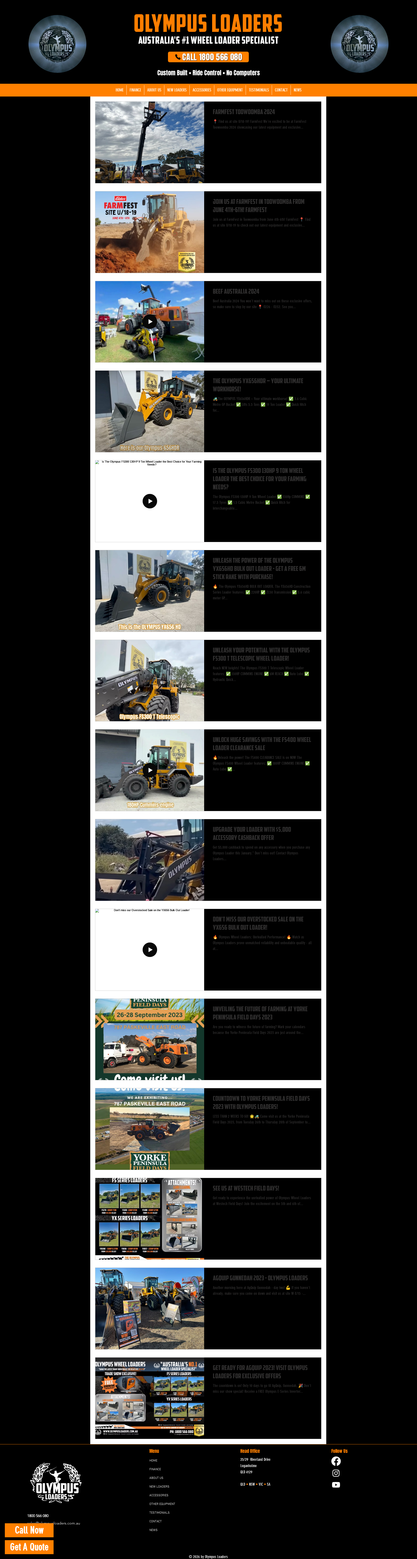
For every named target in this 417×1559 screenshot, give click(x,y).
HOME (153, 1461)
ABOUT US (156, 1478)
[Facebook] (336, 1461)
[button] (202, 90)
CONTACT (155, 1522)
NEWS (153, 1530)
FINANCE (155, 1469)
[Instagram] (336, 1473)
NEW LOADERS (159, 1487)
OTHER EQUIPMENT (162, 1504)
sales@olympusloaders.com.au (53, 1523)
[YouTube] (336, 1485)
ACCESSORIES (158, 1495)
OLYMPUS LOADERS (208, 22)
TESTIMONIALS (159, 1513)
